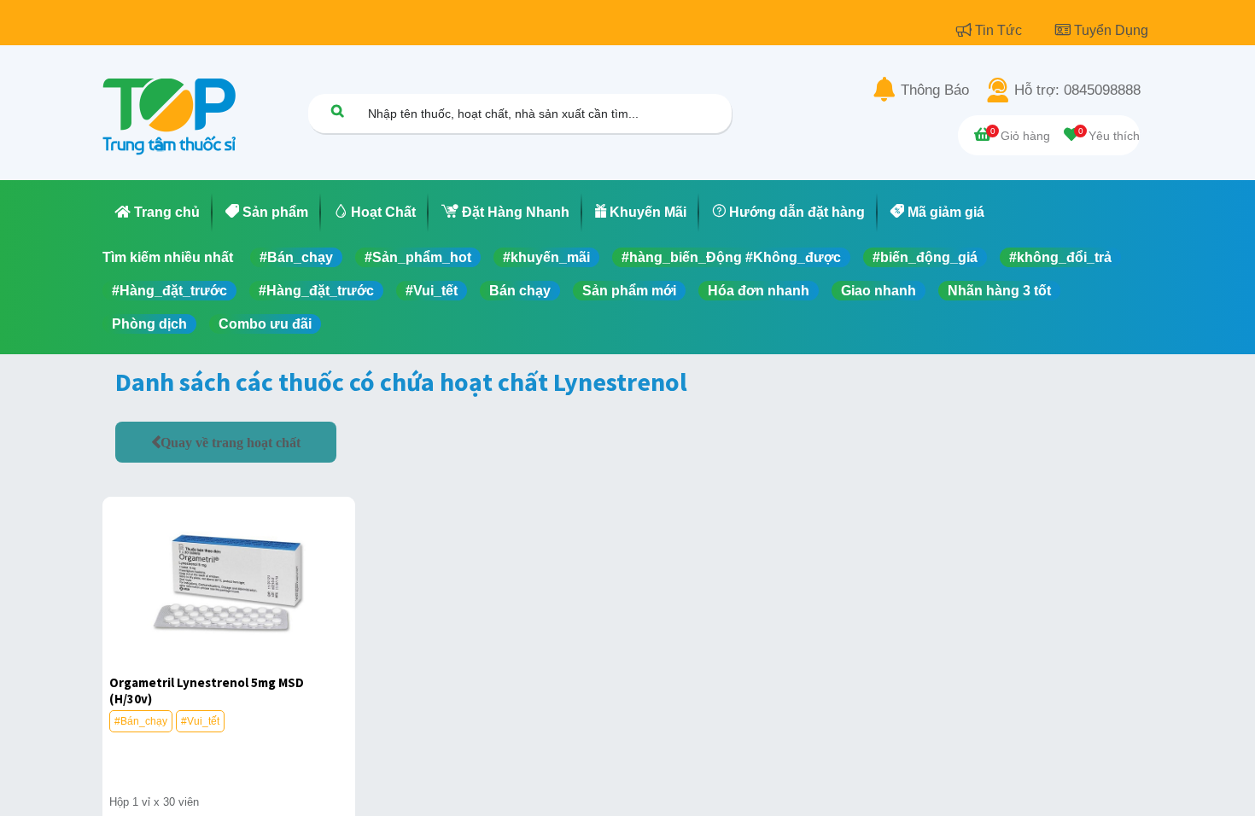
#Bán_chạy (296, 257)
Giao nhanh (878, 290)
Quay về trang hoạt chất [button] (231, 442)
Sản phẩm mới (629, 290)
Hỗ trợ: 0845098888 (1077, 90)
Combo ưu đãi (265, 324)
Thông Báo (935, 90)
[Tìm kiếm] (337, 110)
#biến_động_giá (925, 257)
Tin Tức (1000, 30)
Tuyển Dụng (1111, 30)
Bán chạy (520, 290)
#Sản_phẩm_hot (418, 257)
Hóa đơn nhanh (758, 290)
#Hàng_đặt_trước (169, 290)
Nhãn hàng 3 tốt (999, 290)
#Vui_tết (432, 290)
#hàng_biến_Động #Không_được (731, 257)
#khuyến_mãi (546, 257)
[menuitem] (157, 212)
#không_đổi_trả (1060, 257)
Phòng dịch (149, 324)
